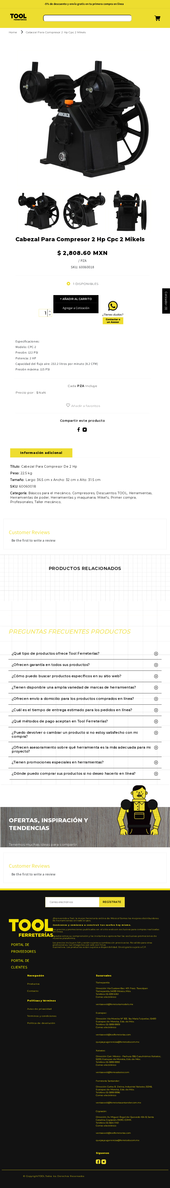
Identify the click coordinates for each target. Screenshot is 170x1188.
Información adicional (41, 453)
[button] (152, 19)
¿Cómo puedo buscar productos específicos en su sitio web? (66, 676)
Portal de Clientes (20, 964)
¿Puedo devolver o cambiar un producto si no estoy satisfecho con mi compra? (75, 734)
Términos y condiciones (41, 1016)
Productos (33, 984)
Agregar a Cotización (76, 308)
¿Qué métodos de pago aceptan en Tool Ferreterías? (60, 721)
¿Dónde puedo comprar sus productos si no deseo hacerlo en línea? (73, 773)
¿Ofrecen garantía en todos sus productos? (51, 665)
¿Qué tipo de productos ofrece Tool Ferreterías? (55, 653)
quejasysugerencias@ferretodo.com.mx (117, 1041)
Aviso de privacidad (39, 1009)
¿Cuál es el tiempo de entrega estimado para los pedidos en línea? (72, 710)
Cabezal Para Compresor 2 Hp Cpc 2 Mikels (56, 32)
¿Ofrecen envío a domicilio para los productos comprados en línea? (73, 698)
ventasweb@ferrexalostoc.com (112, 1072)
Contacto (32, 991)
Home (13, 32)
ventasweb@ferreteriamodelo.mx (114, 1004)
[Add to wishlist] (68, 405)
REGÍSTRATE (112, 902)
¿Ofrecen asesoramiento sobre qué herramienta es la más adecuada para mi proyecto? (81, 749)
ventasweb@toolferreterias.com (113, 1034)
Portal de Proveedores (23, 948)
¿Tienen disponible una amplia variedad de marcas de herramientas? (74, 687)
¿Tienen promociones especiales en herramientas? (58, 762)
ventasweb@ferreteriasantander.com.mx (118, 1102)
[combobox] (87, 18)
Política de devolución (41, 1023)
